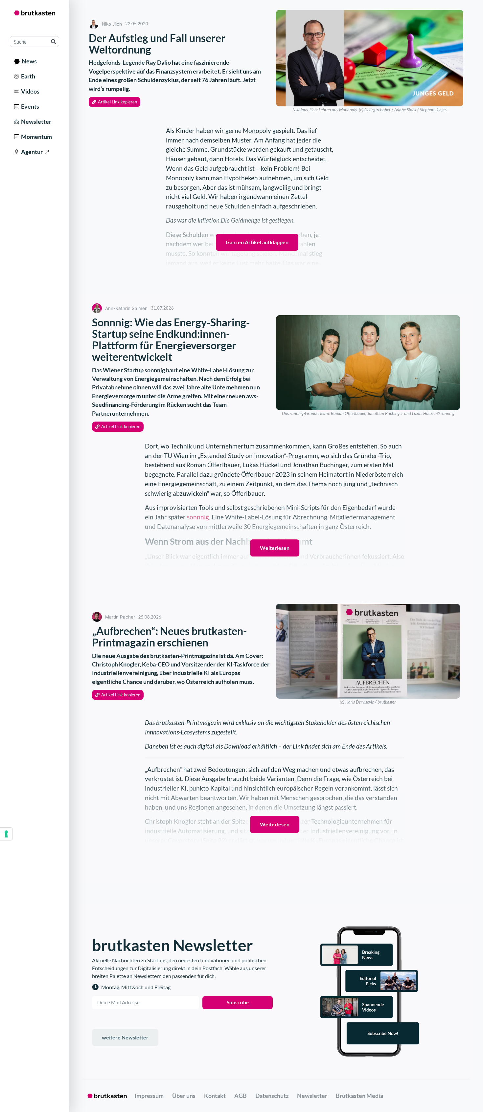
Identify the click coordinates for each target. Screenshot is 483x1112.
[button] (114, 102)
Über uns (184, 1095)
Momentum (35, 136)
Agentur (31, 151)
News (28, 61)
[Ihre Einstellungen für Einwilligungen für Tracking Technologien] (6, 834)
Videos (29, 91)
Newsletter (35, 121)
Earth (27, 76)
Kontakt (215, 1095)
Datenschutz (271, 1095)
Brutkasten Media (359, 1095)
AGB (240, 1095)
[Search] (53, 41)
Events (29, 106)
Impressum (149, 1095)
